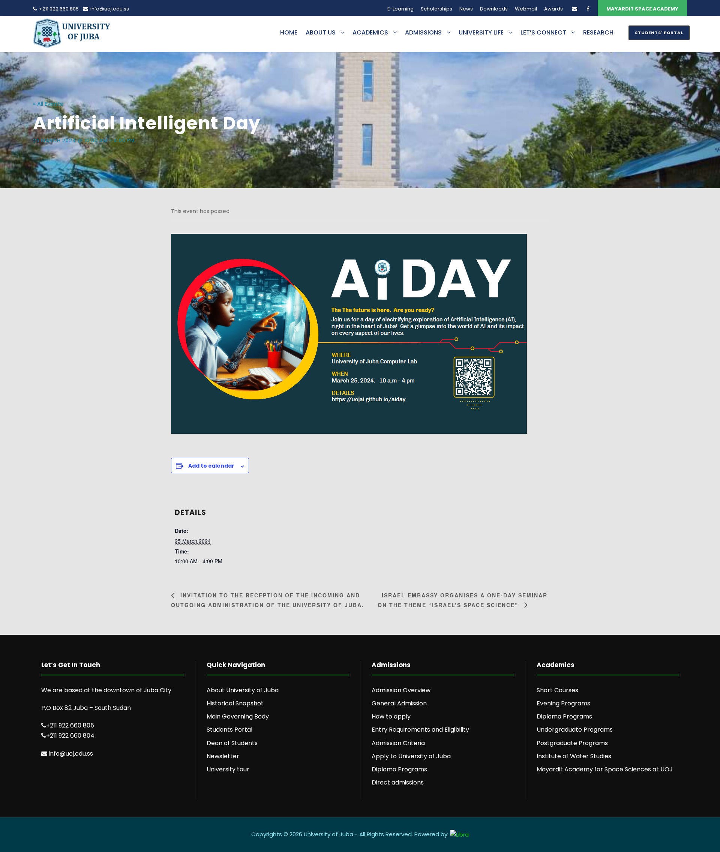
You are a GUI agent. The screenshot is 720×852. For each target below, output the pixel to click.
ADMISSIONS (423, 32)
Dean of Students (232, 743)
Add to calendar (211, 466)
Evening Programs (563, 703)
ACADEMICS (370, 32)
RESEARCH (598, 32)
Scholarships (436, 8)
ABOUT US (321, 32)
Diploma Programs (399, 769)
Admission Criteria (398, 743)
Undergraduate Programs (575, 729)
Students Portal (229, 729)
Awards (553, 8)
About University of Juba (243, 690)
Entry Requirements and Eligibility (420, 729)
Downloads (494, 8)
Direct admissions (398, 782)
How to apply (391, 716)
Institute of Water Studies (574, 756)
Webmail (526, 8)
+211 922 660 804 (70, 735)
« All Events (48, 104)
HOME (288, 32)
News (466, 8)
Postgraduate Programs (572, 743)
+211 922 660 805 (59, 8)
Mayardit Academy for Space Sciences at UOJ (605, 769)
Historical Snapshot (235, 703)
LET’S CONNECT (543, 32)
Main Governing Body (238, 716)
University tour (228, 769)
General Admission (399, 703)
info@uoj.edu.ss (109, 8)
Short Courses (557, 690)
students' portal (659, 33)
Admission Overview (401, 690)
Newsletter (223, 756)
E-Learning (400, 8)
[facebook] (587, 8)
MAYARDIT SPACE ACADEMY (642, 8)
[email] (574, 8)
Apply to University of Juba (411, 756)
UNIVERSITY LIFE (481, 32)
